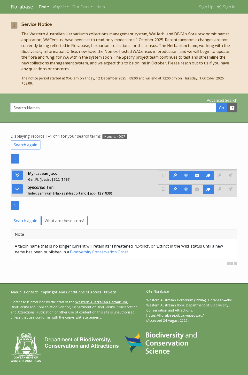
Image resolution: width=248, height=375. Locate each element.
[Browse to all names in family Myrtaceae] (17, 189)
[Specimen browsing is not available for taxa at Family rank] (230, 175)
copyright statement (83, 317)
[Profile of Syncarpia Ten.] (208, 189)
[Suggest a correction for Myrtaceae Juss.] (174, 175)
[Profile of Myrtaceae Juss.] (208, 175)
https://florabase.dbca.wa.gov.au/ (175, 315)
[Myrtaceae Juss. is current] (186, 175)
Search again (25, 145)
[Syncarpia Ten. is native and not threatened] (163, 189)
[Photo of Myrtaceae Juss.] (197, 175)
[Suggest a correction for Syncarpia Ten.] (174, 189)
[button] (60, 7)
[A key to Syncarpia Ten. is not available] (219, 189)
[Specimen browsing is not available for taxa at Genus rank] (230, 189)
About (16, 292)
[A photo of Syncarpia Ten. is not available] (197, 189)
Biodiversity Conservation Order (99, 252)
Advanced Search (222, 100)
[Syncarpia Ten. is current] (186, 189)
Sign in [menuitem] (228, 6)
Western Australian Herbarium (101, 302)
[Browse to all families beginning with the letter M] (17, 175)
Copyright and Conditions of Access (71, 292)
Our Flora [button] (81, 6)
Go (221, 107)
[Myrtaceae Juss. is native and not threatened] (163, 175)
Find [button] (42, 6)
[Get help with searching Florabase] (232, 107)
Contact (31, 292)
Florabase (22, 6)
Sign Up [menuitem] (206, 6)
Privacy (110, 292)
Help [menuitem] (100, 6)
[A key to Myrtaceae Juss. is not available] (219, 175)
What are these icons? (65, 220)
